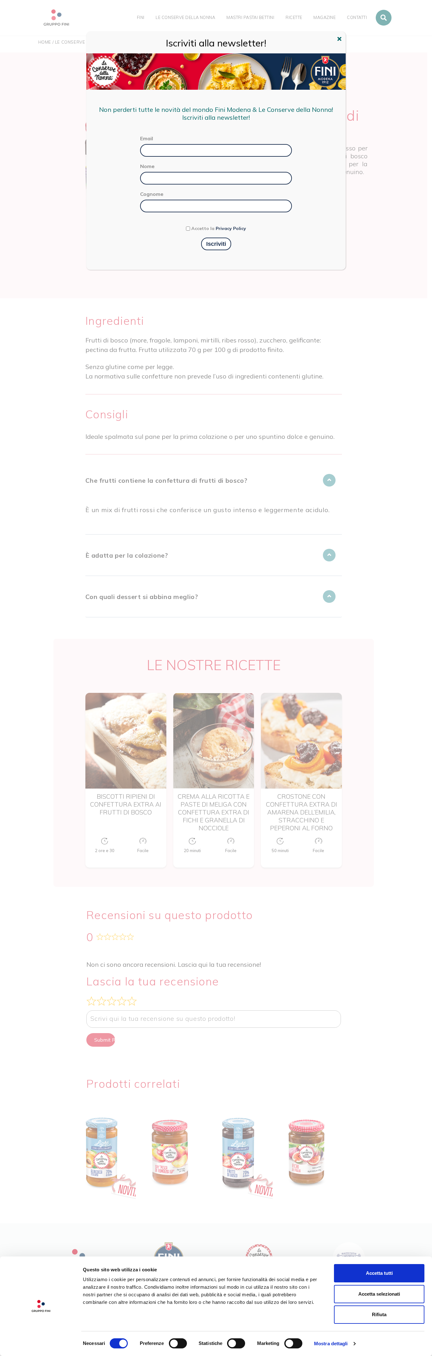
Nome (147, 166)
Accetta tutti (379, 1273)
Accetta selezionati (379, 1294)
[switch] (178, 1343)
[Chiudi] (340, 40)
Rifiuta (379, 1314)
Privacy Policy (231, 228)
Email (146, 138)
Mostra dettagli (331, 1343)
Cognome (152, 194)
